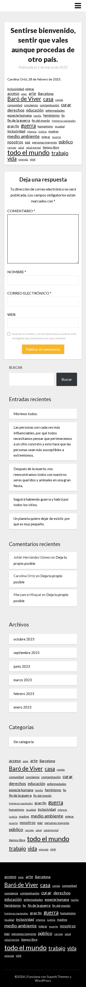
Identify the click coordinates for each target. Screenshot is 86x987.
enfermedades (55, 110)
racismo (11, 147)
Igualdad (60, 126)
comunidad (14, 105)
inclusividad (15, 89)
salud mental (33, 147)
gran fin (13, 126)
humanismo (45, 126)
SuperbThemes (58, 977)
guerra (28, 125)
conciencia (31, 105)
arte (32, 93)
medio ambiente (23, 136)
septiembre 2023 (26, 653)
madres (53, 131)
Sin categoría (24, 742)
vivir (33, 159)
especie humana (19, 115)
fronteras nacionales (64, 120)
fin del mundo (41, 120)
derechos (15, 110)
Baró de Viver (24, 98)
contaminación (49, 105)
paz (27, 142)
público (66, 141)
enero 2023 (22, 707)
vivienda (23, 159)
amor (24, 93)
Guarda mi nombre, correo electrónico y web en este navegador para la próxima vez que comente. (44, 336)
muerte (56, 136)
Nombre (16, 272)
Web (11, 314)
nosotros (15, 142)
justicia (42, 131)
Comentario (21, 211)
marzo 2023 (23, 680)
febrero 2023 (24, 694)
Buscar (15, 367)
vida (12, 158)
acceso (13, 93)
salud (21, 147)
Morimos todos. (26, 414)
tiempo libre (51, 147)
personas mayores (44, 142)
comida (59, 99)
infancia (31, 131)
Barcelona (45, 93)
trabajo (59, 153)
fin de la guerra (18, 120)
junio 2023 (22, 666)
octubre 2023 (24, 639)
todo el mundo (28, 152)
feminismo (51, 115)
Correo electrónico (29, 293)
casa (48, 98)
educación (35, 110)
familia (37, 115)
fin (63, 115)
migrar (29, 89)
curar (66, 104)
